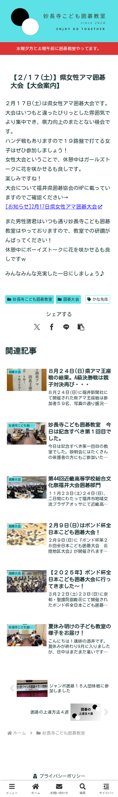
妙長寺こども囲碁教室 (32, 299)
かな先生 (100, 299)
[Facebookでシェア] (51, 326)
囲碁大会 (71, 299)
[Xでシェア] (37, 326)
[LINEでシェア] (66, 326)
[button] (81, 326)
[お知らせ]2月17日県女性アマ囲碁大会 (51, 206)
